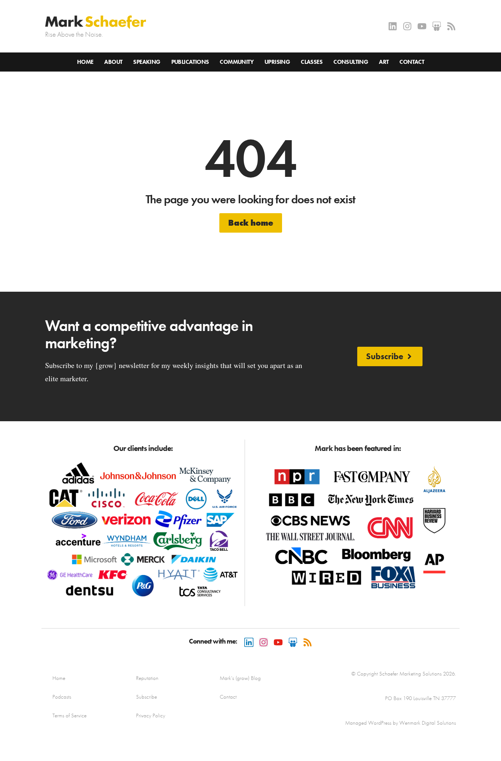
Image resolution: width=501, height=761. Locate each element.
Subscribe (146, 696)
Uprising (277, 62)
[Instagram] (407, 26)
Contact (411, 62)
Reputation (147, 678)
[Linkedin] (392, 26)
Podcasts (61, 696)
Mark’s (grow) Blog (240, 678)
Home (85, 62)
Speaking (146, 62)
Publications (190, 62)
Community (236, 62)
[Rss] (451, 26)
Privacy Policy (150, 715)
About (113, 62)
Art (383, 62)
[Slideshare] (436, 26)
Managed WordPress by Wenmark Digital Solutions (400, 723)
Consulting (350, 62)
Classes (311, 62)
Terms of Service (69, 715)
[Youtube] (422, 26)
